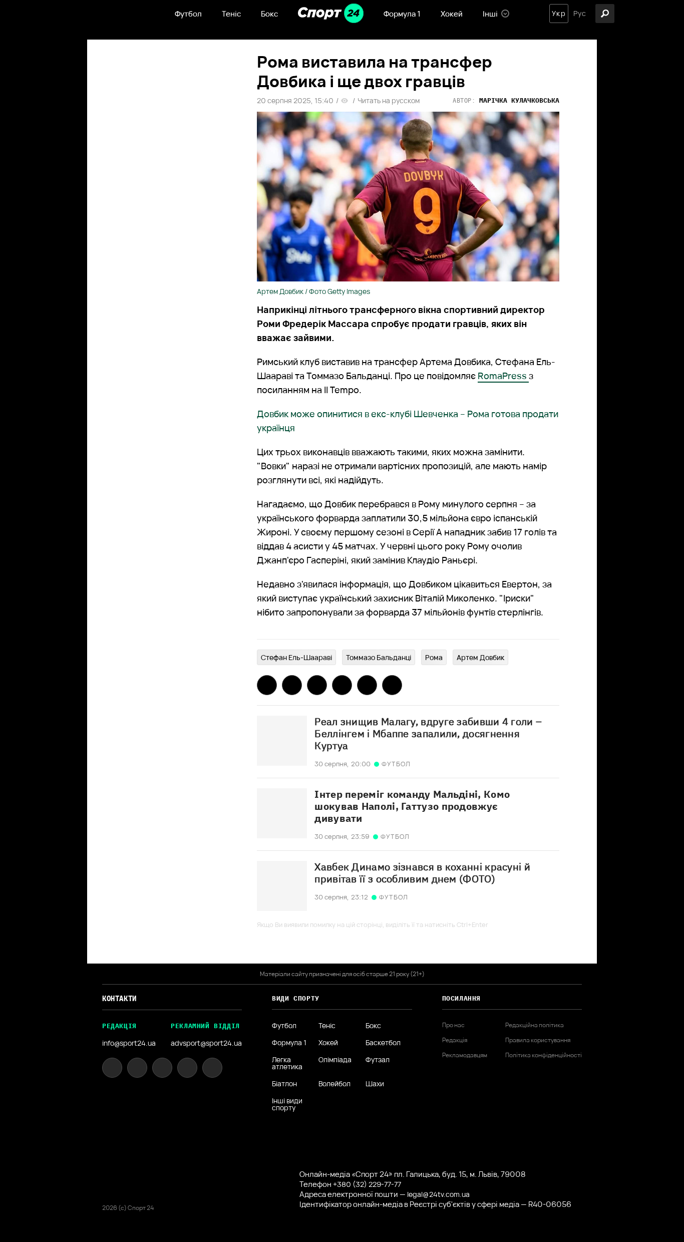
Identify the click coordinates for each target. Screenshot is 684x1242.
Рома (434, 657)
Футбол (188, 14)
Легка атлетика (287, 1063)
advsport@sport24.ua (206, 1043)
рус (579, 13)
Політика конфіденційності (543, 1055)
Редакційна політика (534, 1025)
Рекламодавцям (464, 1055)
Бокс (269, 14)
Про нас (453, 1025)
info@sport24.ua (129, 1043)
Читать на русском (389, 100)
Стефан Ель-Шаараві (296, 657)
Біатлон (284, 1083)
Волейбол (334, 1083)
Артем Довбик (480, 657)
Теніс (231, 14)
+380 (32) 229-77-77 (367, 1184)
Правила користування (537, 1040)
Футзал (378, 1060)
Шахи (375, 1083)
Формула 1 (402, 14)
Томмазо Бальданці (378, 657)
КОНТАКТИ (119, 998)
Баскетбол (383, 1042)
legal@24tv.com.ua (438, 1194)
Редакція (454, 1040)
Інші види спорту (287, 1104)
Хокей (452, 14)
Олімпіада (335, 1060)
